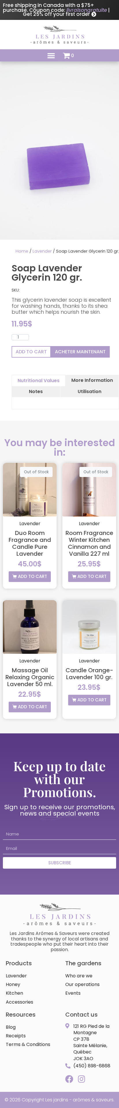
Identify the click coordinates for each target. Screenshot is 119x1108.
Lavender (42, 251)
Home (22, 251)
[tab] (39, 380)
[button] (51, 55)
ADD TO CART (31, 351)
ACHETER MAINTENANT (80, 351)
